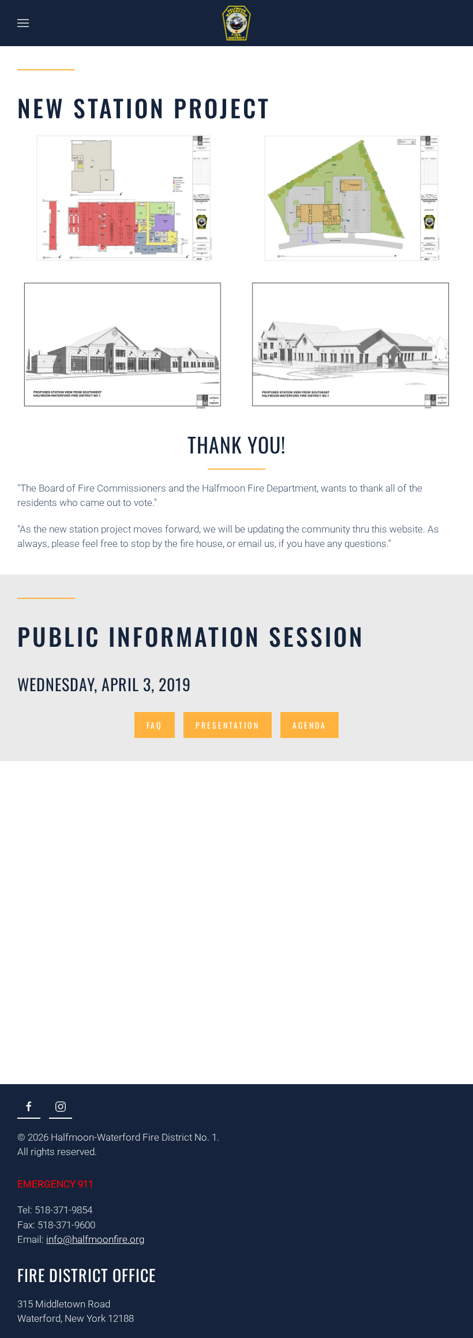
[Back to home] (237, 23)
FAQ (155, 725)
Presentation (228, 725)
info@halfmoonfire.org (95, 1239)
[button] (23, 23)
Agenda (309, 725)
